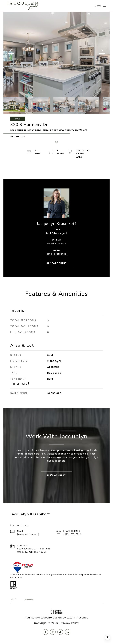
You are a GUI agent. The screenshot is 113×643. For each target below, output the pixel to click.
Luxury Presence (77, 617)
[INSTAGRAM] (53, 632)
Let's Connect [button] (56, 475)
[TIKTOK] (60, 632)
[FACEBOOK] (45, 632)
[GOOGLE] (67, 632)
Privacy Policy (69, 623)
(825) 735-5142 (56, 243)
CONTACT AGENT (56, 263)
